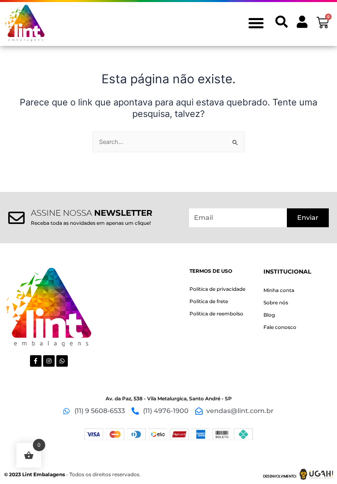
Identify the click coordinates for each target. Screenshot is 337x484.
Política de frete (208, 301)
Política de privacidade (217, 289)
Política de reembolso (216, 313)
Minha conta (278, 290)
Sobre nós (275, 302)
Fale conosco (279, 327)
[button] (256, 23)
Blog (269, 315)
